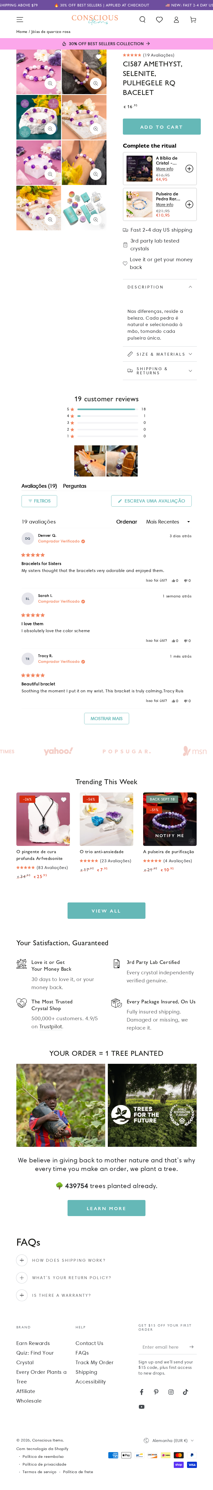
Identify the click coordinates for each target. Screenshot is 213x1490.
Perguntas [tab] (74, 487)
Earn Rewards (33, 1343)
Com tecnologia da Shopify (42, 1448)
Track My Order (95, 1362)
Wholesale (29, 1401)
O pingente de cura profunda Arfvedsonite (39, 854)
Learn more (107, 1208)
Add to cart (161, 126)
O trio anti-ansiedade (102, 851)
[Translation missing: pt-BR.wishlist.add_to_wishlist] (99, 56)
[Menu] (19, 19)
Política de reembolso (43, 1456)
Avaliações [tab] (39, 487)
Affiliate (25, 1391)
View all (106, 910)
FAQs (82, 1353)
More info (164, 168)
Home (22, 31)
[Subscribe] (193, 1347)
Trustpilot (50, 1026)
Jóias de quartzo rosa (51, 31)
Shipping (86, 1372)
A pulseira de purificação (168, 851)
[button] (142, 19)
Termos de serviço (40, 1472)
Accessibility (91, 1381)
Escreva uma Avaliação (157, 502)
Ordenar (127, 522)
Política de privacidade (44, 1464)
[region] (106, 461)
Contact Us (90, 1343)
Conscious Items (47, 1440)
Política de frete (78, 1472)
